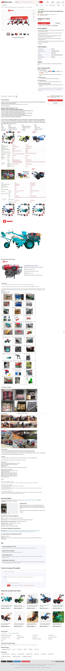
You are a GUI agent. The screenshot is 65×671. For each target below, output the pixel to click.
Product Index (50, 664)
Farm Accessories (14, 531)
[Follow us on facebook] (56, 661)
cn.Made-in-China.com (42, 665)
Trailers (18, 531)
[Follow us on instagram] (59, 661)
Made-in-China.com (28, 665)
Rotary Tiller (30, 7)
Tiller (26, 7)
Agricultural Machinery (21, 7)
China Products (17, 664)
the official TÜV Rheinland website (30, 500)
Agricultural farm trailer (20, 637)
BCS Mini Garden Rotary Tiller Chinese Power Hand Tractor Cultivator (57, 624)
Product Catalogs (15, 633)
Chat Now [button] (58, 23)
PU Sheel (30, 531)
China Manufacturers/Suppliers (24, 664)
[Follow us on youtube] (60, 661)
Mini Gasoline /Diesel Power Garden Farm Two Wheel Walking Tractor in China (6, 606)
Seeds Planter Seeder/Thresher (32, 530)
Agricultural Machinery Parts (6, 649)
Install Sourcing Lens (26, 661)
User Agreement (38, 667)
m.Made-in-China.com (35, 665)
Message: (5, 577)
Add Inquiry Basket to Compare (18, 37)
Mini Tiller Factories (29, 654)
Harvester (18, 638)
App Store (4, 661)
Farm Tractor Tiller (51, 654)
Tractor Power (36, 654)
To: (6, 574)
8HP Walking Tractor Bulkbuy (26, 656)
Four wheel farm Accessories (5, 637)
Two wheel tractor (35, 635)
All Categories (4, 5)
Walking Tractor (24, 530)
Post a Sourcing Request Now (29, 585)
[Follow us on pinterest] (62, 661)
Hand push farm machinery (36, 638)
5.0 (52, 97)
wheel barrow (50, 638)
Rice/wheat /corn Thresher (52, 637)
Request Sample (55, 25)
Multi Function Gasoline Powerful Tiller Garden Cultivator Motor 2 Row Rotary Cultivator (19, 624)
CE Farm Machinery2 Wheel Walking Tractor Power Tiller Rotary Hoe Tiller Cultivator (32, 606)
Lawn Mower (19, 649)
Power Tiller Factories (20, 654)
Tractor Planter (3, 638)
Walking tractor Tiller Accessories (6, 635)
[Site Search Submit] (41, 2)
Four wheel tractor (51, 635)
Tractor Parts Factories (5, 654)
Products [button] (17, 2)
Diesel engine (34, 637)
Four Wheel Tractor (18, 530)
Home (2, 7)
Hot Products (12, 664)
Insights (54, 664)
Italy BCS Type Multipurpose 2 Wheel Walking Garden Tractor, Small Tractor (31, 624)
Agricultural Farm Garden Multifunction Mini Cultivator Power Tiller (19, 606)
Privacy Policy (48, 667)
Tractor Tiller (36, 649)
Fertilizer (34, 531)
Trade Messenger (17, 661)
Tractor (14, 649)
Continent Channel (44, 664)
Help (46, 5)
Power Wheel (13, 654)
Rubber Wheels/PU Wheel (24, 531)
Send (8, 585)
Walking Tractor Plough (16, 656)
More (2, 658)
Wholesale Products (32, 664)
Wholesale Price (38, 664)
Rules (63, 5)
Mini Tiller (25, 649)
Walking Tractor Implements (6, 656)
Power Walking (43, 654)
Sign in (63, 2)
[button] (52, 2)
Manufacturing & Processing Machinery (10, 7)
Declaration (43, 667)
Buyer (42, 5)
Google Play (9, 661)
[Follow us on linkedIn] (63, 661)
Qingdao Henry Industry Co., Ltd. (45, 14)
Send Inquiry (44, 23)
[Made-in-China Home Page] (6, 2)
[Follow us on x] (57, 661)
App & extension (52, 5)
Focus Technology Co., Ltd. (25, 667)
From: (6, 571)
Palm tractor (19, 635)
